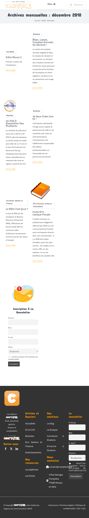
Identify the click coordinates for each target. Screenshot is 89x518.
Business (29, 436)
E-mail (10, 337)
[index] (9, 101)
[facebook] (5, 449)
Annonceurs (53, 505)
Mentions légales (67, 505)
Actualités (30, 423)
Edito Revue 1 (14, 57)
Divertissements (33, 452)
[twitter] (11, 449)
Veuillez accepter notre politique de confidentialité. (78, 467)
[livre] (40, 182)
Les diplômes (31, 469)
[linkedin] (17, 449)
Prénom (11, 318)
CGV (79, 508)
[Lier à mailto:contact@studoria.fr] (47, 467)
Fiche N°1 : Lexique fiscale (41, 213)
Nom (10, 328)
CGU (84, 508)
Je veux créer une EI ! (43, 118)
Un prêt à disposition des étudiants (15, 123)
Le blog (50, 423)
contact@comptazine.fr (60, 466)
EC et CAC (30, 429)
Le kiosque (52, 429)
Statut (10, 347)
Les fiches (30, 475)
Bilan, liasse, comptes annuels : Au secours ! (43, 42)
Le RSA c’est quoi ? (17, 209)
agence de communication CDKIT (18, 508)
